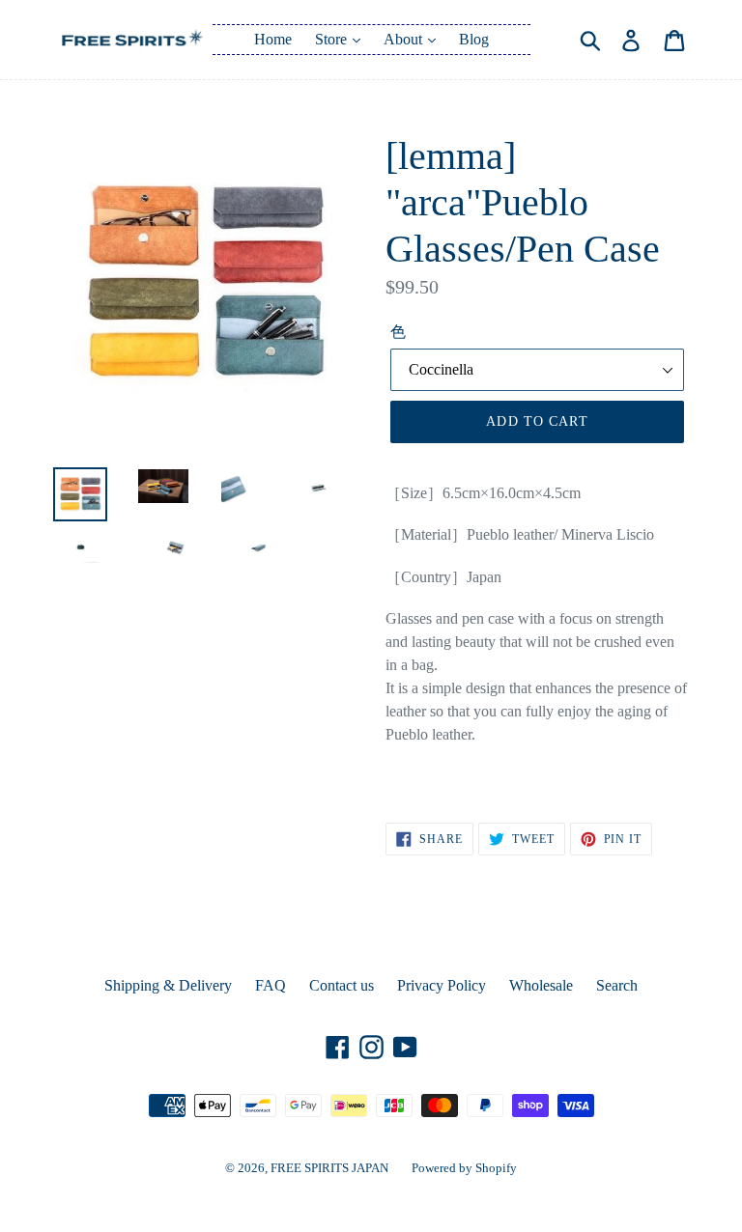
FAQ (270, 985)
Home (273, 39)
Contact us (341, 985)
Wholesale (541, 985)
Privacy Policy (441, 985)
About (405, 39)
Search (617, 985)
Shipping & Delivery (168, 985)
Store (333, 39)
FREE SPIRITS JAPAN (329, 1168)
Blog (474, 39)
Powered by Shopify (464, 1168)
